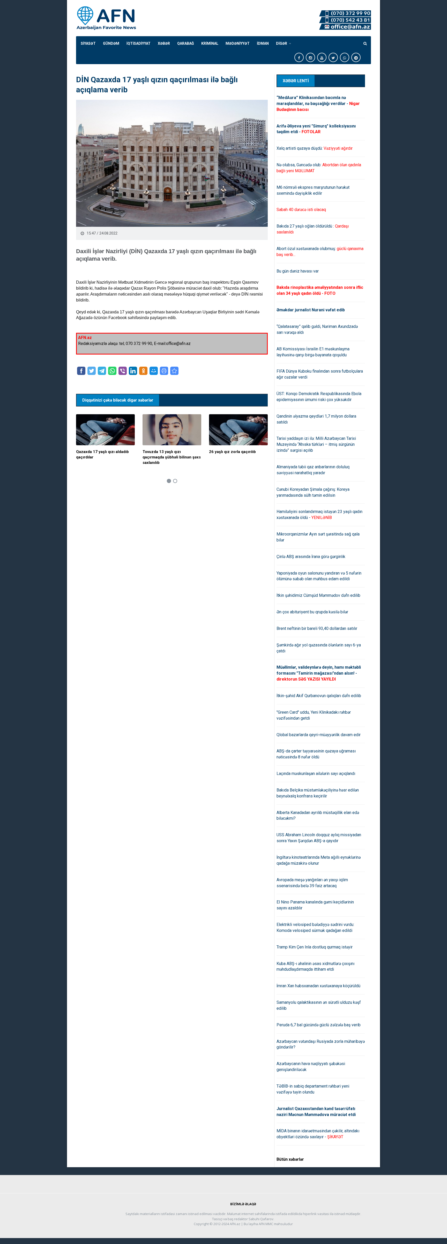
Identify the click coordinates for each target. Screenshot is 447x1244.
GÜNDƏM (111, 43)
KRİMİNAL (209, 43)
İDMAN (263, 43)
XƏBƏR (164, 43)
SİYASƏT (88, 43)
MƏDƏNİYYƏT (238, 43)
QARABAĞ (185, 43)
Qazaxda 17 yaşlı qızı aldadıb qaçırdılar (102, 454)
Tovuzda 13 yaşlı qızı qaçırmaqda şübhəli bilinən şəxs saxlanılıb (172, 457)
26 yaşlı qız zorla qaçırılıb (232, 451)
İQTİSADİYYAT (138, 43)
